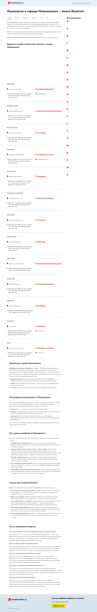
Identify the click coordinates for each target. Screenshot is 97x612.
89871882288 (41, 263)
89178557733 (41, 154)
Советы (41, 17)
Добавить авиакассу (84, 3)
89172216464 (41, 220)
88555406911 (41, 348)
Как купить (34, 17)
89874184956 (41, 198)
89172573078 (41, 133)
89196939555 (41, 284)
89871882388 (50, 263)
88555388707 (58, 111)
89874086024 (41, 176)
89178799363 (50, 198)
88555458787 (41, 326)
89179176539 (41, 89)
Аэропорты (17, 17)
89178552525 (50, 154)
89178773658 (50, 111)
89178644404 (41, 306)
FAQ (47, 17)
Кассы (10, 17)
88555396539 (50, 89)
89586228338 (50, 284)
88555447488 (41, 242)
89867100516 (41, 111)
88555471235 (58, 263)
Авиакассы (75, 3)
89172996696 (50, 348)
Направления (26, 17)
